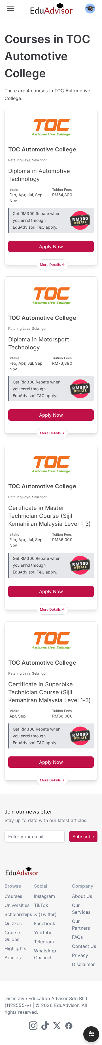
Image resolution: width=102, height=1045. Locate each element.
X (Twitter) (45, 914)
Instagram (44, 896)
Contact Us (84, 946)
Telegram (44, 941)
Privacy (80, 955)
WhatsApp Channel (45, 954)
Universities (17, 905)
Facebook (45, 923)
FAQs (77, 937)
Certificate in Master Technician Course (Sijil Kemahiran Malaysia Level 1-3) (49, 515)
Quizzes (13, 923)
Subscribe (83, 836)
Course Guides (12, 936)
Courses (13, 896)
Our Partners (81, 924)
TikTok (41, 905)
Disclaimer (83, 964)
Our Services (81, 908)
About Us (82, 896)
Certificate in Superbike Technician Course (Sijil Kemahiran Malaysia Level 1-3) (49, 692)
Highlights (15, 948)
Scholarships (18, 914)
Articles (13, 957)
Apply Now (51, 246)
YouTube (43, 932)
